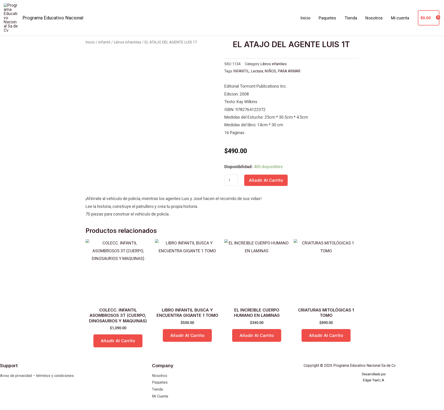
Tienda (351, 17)
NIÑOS (270, 71)
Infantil (104, 42)
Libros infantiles (127, 42)
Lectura (257, 71)
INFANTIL (241, 71)
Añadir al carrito (266, 180)
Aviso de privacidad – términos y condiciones (37, 375)
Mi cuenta (400, 17)
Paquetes (327, 17)
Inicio (305, 17)
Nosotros (374, 17)
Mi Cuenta (160, 396)
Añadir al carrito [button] (118, 340)
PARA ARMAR (289, 71)
